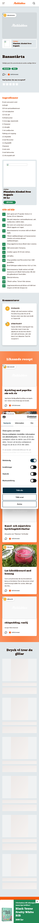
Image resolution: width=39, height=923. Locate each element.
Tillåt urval (20, 497)
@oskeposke (15, 308)
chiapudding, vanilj (16, 622)
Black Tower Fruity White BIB (25, 912)
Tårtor (14, 68)
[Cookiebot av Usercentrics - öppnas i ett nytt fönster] (28, 417)
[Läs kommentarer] (4, 74)
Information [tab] (19, 423)
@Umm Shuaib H (16, 323)
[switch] (33, 467)
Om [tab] (32, 423)
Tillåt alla (19, 490)
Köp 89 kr (9, 202)
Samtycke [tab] (7, 423)
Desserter (6, 68)
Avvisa (19, 504)
